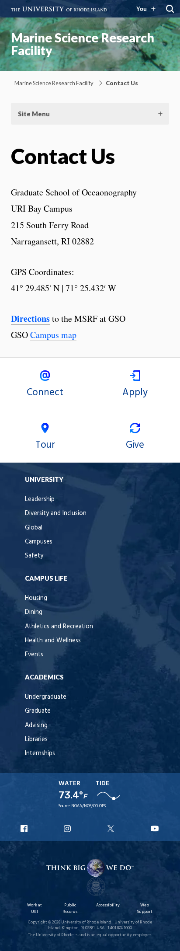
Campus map (53, 335)
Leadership (40, 500)
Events (34, 655)
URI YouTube (155, 828)
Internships (40, 754)
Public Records (69, 908)
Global (33, 528)
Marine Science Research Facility (82, 44)
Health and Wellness (53, 641)
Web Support (144, 908)
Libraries (36, 740)
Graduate (38, 711)
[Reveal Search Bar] (170, 8)
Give (135, 445)
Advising (36, 726)
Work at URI (34, 908)
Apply (135, 393)
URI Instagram (68, 828)
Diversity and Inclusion (56, 514)
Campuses (38, 542)
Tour (45, 445)
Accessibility (108, 905)
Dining (33, 612)
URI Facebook (25, 828)
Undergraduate (45, 697)
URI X (111, 828)
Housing (36, 598)
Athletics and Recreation (59, 627)
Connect (45, 393)
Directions (30, 318)
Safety (34, 556)
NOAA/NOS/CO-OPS (88, 806)
